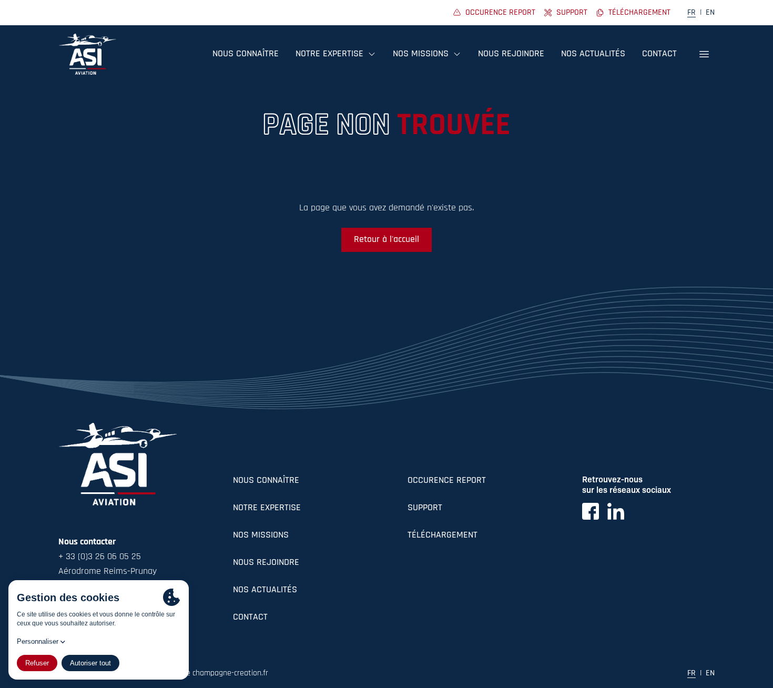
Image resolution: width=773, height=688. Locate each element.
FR (691, 12)
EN (710, 12)
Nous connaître (245, 54)
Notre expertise (267, 508)
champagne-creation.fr (230, 673)
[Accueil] (87, 54)
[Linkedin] (615, 511)
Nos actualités (593, 54)
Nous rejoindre (511, 54)
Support (425, 508)
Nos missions (261, 535)
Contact (659, 54)
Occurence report (447, 480)
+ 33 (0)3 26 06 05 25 (99, 557)
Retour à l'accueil (386, 240)
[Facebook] (590, 511)
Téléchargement (442, 535)
